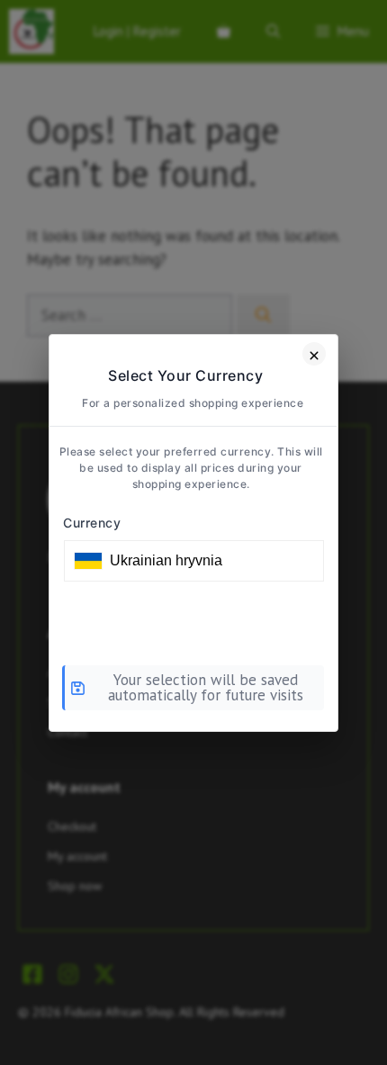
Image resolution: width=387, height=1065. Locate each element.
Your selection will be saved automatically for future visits (205, 687)
